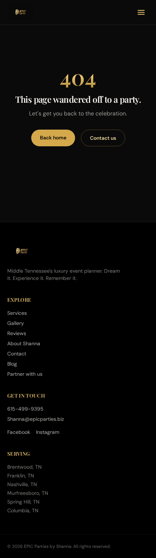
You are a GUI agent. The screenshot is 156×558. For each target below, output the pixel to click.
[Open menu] (141, 12)
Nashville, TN (22, 484)
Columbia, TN (22, 510)
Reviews (16, 333)
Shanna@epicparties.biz (35, 419)
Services (17, 313)
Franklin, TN (20, 475)
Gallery (15, 323)
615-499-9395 (25, 409)
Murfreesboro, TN (27, 493)
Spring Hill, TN (23, 501)
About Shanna (23, 343)
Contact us (103, 138)
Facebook (18, 432)
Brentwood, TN (24, 467)
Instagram (47, 432)
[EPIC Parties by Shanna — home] (20, 12)
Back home (53, 137)
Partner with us (24, 374)
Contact (16, 353)
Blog (12, 364)
